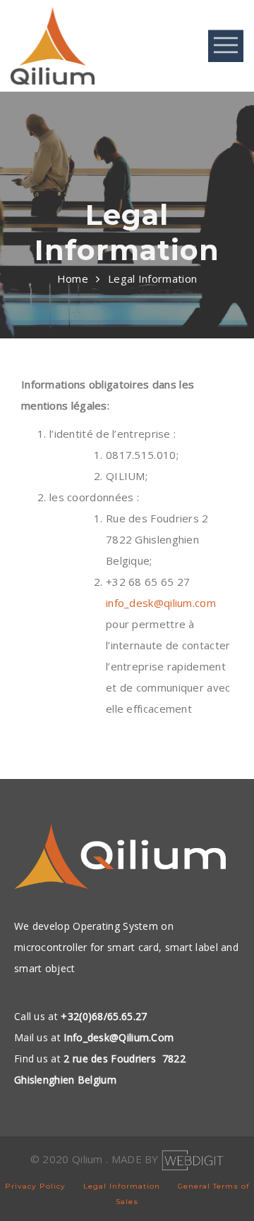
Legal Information (121, 1186)
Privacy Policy (35, 1186)
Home (72, 278)
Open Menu (225, 45)
